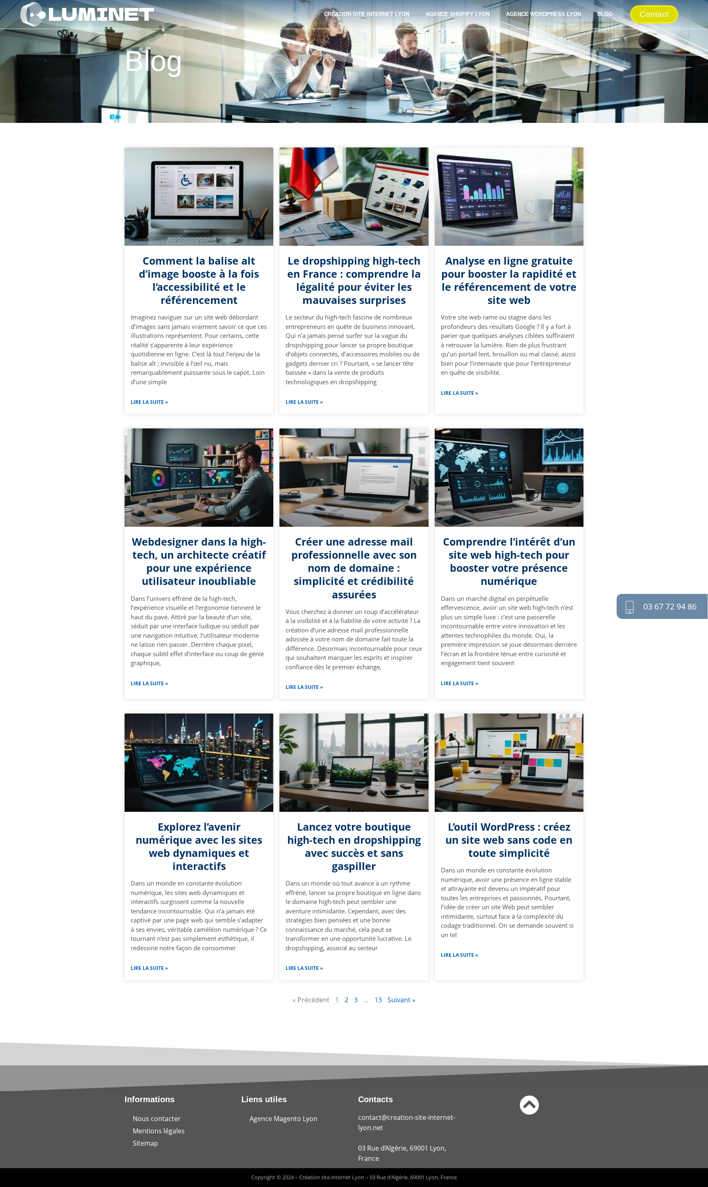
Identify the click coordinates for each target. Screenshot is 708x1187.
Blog (605, 14)
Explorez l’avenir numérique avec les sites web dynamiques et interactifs (199, 846)
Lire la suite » (149, 402)
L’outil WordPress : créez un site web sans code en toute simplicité (508, 840)
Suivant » (401, 999)
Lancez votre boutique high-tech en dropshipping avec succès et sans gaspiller (354, 846)
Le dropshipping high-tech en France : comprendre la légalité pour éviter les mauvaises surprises (354, 280)
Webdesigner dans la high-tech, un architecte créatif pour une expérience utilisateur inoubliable (199, 561)
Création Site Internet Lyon (366, 14)
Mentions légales (159, 1130)
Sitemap (145, 1143)
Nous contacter (157, 1118)
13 (378, 999)
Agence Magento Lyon (284, 1118)
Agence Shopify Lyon (458, 14)
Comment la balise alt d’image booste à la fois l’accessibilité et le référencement (199, 280)
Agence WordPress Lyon (543, 14)
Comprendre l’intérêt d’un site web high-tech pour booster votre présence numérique (509, 561)
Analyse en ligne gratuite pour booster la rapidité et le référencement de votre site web (508, 280)
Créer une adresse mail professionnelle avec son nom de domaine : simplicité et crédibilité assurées (354, 568)
